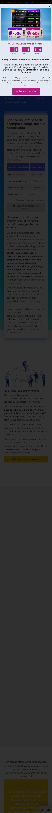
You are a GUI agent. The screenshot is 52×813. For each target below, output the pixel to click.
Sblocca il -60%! (26, 91)
